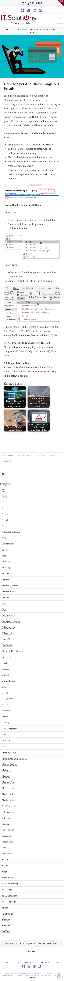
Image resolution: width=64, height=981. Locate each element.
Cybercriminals (8, 627)
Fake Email (41, 456)
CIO (4, 603)
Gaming (5, 675)
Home (7, 962)
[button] (60, 19)
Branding (6, 568)
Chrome (5, 597)
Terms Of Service (50, 962)
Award (4, 538)
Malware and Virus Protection (14, 758)
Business (5, 579)
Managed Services (9, 764)
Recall (4, 848)
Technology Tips (9, 901)
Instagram (6, 711)
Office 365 (6, 818)
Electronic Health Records (13, 651)
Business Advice (8, 591)
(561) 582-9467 (32, 3)
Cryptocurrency (8, 615)
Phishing (5, 461)
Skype (4, 872)
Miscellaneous (8, 788)
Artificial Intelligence (11, 532)
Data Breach (7, 645)
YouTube (6, 931)
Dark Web (6, 639)
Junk (52, 456)
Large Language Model (12, 728)
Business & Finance (10, 586)
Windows (6, 919)
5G (3, 490)
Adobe (4, 496)
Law (4, 734)
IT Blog (5, 723)
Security (5, 860)
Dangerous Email (25, 456)
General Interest (8, 681)
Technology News (9, 895)
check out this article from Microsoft (31, 371)
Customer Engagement (11, 621)
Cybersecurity (8, 633)
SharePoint (6, 865)
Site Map (16, 962)
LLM (4, 746)
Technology (7, 889)
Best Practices (8, 544)
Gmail (4, 687)
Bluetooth (6, 562)
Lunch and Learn (9, 752)
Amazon (5, 514)
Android (5, 520)
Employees (6, 657)
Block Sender (7, 456)
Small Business (8, 877)
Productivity (7, 836)
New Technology (9, 806)
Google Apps (7, 699)
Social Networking (10, 883)
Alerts (4, 508)
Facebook (6, 669)
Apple (4, 526)
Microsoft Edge (8, 782)
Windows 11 (7, 925)
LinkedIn (6, 740)
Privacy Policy (31, 962)
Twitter (5, 907)
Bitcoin (5, 550)
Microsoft (6, 776)
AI (3, 502)
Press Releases (8, 830)
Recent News (7, 854)
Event (4, 663)
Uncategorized (8, 913)
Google (5, 693)
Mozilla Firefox (8, 800)
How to (5, 705)
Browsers (6, 573)
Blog (4, 556)
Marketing (6, 770)
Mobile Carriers (8, 794)
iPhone (5, 717)
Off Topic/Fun (8, 812)
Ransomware (7, 842)
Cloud (4, 609)
